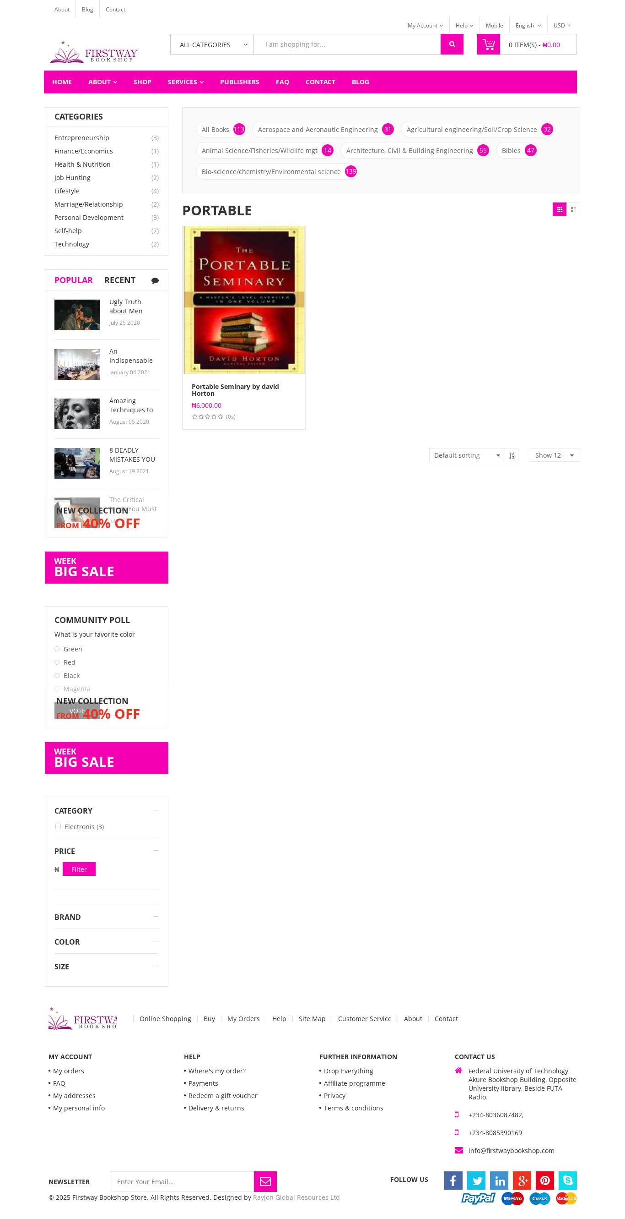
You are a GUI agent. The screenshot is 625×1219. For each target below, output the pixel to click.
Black (72, 675)
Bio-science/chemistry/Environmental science (279, 171)
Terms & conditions (353, 1108)
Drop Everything (348, 1070)
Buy (209, 1019)
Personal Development (89, 217)
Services (182, 81)
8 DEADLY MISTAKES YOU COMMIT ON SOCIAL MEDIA (132, 464)
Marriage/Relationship (88, 204)
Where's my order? (217, 1070)
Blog (87, 9)
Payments (203, 1083)
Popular (73, 279)
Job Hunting (72, 177)
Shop (142, 81)
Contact (115, 9)
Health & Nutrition (82, 164)
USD (559, 25)
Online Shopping (165, 1019)
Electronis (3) (84, 826)
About (62, 9)
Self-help (68, 230)
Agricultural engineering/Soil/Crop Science (479, 129)
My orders (68, 1070)
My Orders (243, 1019)
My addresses (74, 1095)
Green (73, 649)
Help (462, 25)
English (525, 25)
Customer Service (365, 1019)
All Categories (205, 44)
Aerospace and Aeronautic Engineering (325, 129)
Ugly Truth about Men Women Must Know (129, 315)
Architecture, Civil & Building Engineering (416, 150)
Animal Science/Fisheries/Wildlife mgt (266, 150)
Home (62, 81)
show (548, 455)
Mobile (494, 25)
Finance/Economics (83, 151)
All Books (225, 129)
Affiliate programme (354, 1083)
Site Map (312, 1019)
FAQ (282, 81)
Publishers (239, 81)
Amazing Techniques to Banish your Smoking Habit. (132, 414)
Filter (79, 869)
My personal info (79, 1108)
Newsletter (69, 1181)
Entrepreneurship (81, 137)
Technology (71, 244)
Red (69, 662)
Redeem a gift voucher (223, 1095)
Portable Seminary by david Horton (235, 390)
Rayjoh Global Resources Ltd (296, 1197)
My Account (422, 25)
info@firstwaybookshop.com (512, 1150)
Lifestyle (67, 190)
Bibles (518, 150)
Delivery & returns (216, 1108)
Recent (119, 279)
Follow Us (409, 1179)
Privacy (334, 1095)
